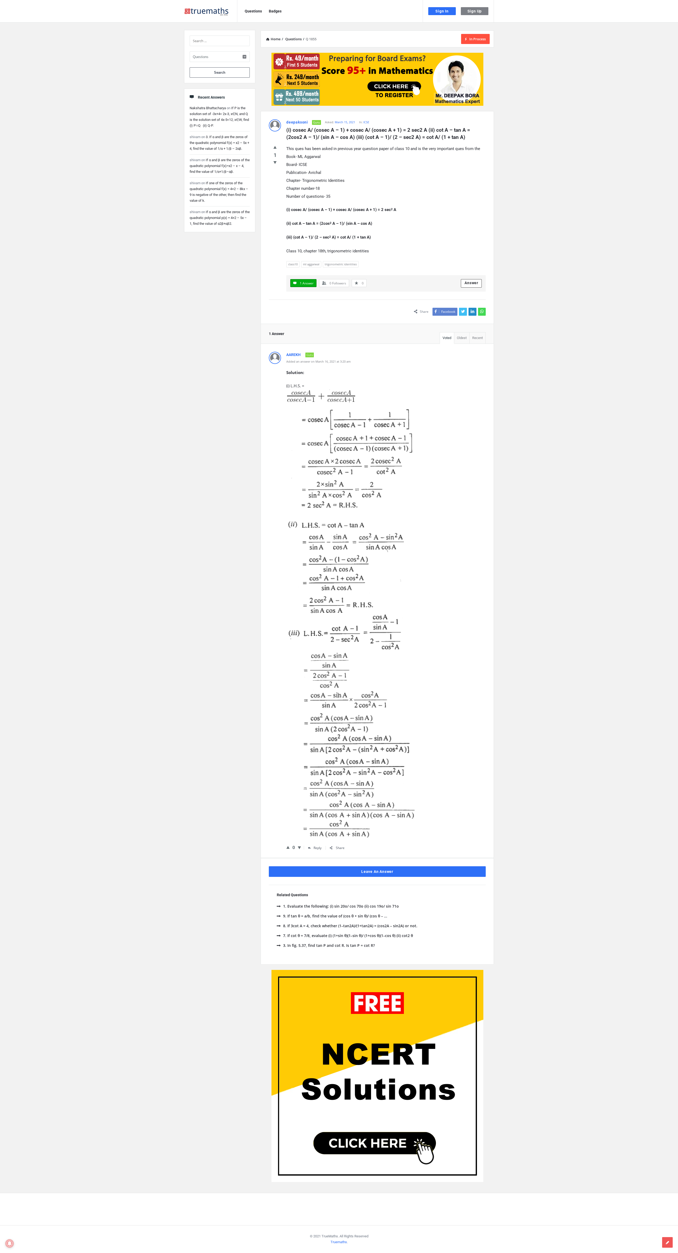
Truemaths (339, 1242)
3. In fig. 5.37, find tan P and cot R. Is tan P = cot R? (329, 945)
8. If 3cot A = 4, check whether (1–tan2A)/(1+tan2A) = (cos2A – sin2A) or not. (350, 925)
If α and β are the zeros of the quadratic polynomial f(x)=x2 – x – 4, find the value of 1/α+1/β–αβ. (220, 166)
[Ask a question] (667, 1242)
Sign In (442, 11)
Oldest (462, 338)
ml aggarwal (311, 264)
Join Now (339, 97)
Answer (471, 283)
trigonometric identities (341, 264)
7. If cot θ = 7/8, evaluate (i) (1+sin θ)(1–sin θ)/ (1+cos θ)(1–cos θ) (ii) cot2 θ (348, 935)
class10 (293, 264)
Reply (318, 848)
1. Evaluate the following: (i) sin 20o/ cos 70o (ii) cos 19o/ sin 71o (341, 906)
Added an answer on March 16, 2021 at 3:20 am (318, 361)
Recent (477, 338)
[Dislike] (275, 162)
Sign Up (474, 11)
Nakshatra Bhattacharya (208, 108)
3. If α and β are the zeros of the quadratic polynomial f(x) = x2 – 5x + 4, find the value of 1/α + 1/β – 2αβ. (219, 143)
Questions (253, 11)
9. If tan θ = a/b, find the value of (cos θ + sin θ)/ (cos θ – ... (335, 915)
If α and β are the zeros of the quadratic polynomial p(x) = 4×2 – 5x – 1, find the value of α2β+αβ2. (220, 218)
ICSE (366, 122)
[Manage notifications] (9, 1243)
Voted (447, 338)
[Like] (275, 147)
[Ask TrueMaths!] (210, 11)
